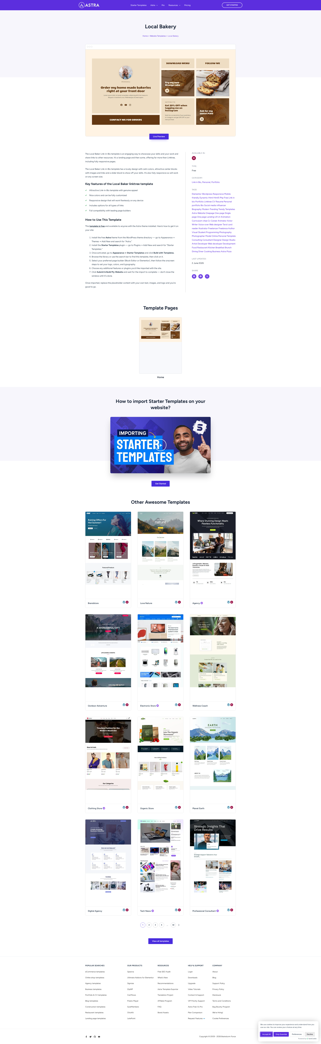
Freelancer (213, 228)
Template (231, 236)
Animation (225, 217)
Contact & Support (196, 995)
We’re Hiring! (217, 1012)
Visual (195, 232)
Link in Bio (196, 182)
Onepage (210, 213)
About (215, 972)
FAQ (159, 1007)
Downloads (192, 977)
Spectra (130, 972)
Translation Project (165, 995)
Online (215, 236)
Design (225, 240)
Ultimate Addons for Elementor (140, 977)
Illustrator (203, 228)
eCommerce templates (95, 972)
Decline (310, 1034)
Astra (194, 213)
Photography (225, 232)
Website (201, 213)
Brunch (228, 247)
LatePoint (131, 1018)
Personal (206, 182)
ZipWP (130, 989)
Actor (229, 220)
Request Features (195, 1018)
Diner (200, 251)
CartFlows (131, 995)
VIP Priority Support (196, 1001)
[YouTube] (99, 1037)
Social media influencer (215, 205)
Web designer (215, 224)
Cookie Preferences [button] (220, 1018)
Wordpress (207, 194)
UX (216, 217)
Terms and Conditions (221, 1001)
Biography (197, 209)
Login (190, 972)
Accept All (266, 1034)
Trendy (221, 209)
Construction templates (95, 1007)
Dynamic (203, 197)
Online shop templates (94, 977)
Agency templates (93, 983)
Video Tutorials (194, 989)
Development (229, 243)
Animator (222, 220)
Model (208, 236)
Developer (202, 243)
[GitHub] (95, 1037)
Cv (209, 220)
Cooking (208, 251)
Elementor (197, 194)
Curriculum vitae (199, 220)
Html (210, 197)
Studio (232, 240)
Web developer (215, 243)
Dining (195, 251)
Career (214, 220)
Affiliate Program (165, 1001)
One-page (219, 213)
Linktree (208, 201)
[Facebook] (86, 1037)
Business (216, 251)
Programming (212, 232)
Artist (194, 243)
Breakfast (220, 247)
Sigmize (130, 983)
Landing (210, 217)
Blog (214, 977)
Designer (217, 240)
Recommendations (165, 983)
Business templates (93, 989)
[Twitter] (91, 1037)
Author (231, 228)
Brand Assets (163, 1012)
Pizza (229, 251)
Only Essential (281, 1034)
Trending (214, 209)
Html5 (216, 197)
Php (221, 197)
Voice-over (203, 224)
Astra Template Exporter (168, 989)
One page (201, 217)
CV (213, 201)
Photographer (198, 236)
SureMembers (133, 1007)
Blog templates (91, 1001)
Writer (195, 224)
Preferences (297, 1034)
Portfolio (215, 182)
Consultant (208, 240)
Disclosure (216, 995)
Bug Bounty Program (221, 1007)
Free (226, 197)
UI (219, 217)
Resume (219, 201)
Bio (202, 205)
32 (173, 925)
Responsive (218, 194)
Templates (230, 209)
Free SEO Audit (164, 972)
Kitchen (211, 247)
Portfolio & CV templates (96, 995)
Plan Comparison (195, 1012)
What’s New (163, 977)
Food (194, 247)
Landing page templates (95, 1018)
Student (202, 232)
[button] (156, 5)
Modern (205, 209)
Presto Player (132, 1001)
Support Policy (218, 983)
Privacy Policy (218, 989)
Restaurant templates (94, 1012)
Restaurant (202, 247)
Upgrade (191, 983)
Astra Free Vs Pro (195, 1007)
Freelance (223, 228)
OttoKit (130, 1012)
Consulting (197, 240)
